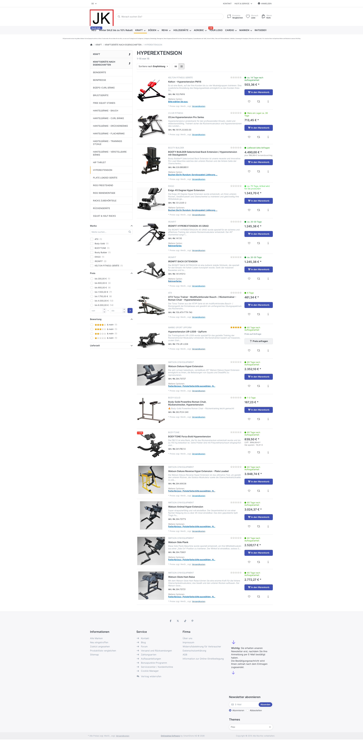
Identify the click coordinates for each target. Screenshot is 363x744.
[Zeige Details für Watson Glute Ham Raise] (151, 585)
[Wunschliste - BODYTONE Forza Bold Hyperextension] (249, 452)
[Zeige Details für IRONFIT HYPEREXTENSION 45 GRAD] (151, 234)
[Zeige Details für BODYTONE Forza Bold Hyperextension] (151, 445)
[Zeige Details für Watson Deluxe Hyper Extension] (151, 375)
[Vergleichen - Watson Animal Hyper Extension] (258, 526)
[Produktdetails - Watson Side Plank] (268, 562)
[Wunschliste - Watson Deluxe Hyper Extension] (249, 386)
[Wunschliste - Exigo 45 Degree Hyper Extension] (249, 210)
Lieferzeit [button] (95, 345)
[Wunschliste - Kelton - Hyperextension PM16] (249, 101)
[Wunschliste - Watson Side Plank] (249, 562)
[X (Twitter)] (178, 621)
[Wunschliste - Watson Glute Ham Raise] (249, 596)
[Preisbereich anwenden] (130, 310)
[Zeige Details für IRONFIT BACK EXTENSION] (151, 270)
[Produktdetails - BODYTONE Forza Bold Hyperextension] (268, 452)
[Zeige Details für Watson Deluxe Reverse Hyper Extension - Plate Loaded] (151, 480)
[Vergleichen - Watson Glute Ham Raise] (258, 596)
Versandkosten (198, 106)
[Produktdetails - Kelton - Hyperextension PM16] (268, 101)
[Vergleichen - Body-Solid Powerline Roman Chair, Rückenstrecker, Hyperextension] (258, 419)
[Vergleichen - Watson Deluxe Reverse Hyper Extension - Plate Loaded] (258, 490)
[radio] (176, 66)
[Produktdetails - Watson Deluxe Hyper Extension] (268, 386)
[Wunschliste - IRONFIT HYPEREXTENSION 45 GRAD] (249, 243)
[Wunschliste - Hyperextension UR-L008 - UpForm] (249, 350)
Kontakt (227, 3)
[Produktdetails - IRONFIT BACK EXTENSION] (268, 278)
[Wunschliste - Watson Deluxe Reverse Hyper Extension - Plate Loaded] (249, 490)
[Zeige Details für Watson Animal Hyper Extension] (151, 515)
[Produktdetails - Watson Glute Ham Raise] (268, 596)
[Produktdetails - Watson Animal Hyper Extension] (268, 526)
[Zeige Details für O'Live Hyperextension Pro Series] (151, 126)
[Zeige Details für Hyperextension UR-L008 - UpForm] (151, 340)
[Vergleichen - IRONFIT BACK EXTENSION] (258, 278)
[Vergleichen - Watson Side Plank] (258, 562)
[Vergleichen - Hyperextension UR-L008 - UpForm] (258, 350)
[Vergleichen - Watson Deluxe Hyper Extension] (258, 386)
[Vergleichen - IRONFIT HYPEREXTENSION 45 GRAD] (258, 243)
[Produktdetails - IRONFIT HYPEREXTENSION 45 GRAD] (268, 243)
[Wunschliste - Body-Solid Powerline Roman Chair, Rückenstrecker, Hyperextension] (249, 419)
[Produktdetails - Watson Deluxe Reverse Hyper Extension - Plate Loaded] (268, 490)
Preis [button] (92, 273)
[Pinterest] (192, 621)
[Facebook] (170, 621)
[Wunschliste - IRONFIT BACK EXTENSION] (249, 278)
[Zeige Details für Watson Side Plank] (151, 551)
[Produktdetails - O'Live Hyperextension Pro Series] (268, 137)
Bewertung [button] (95, 319)
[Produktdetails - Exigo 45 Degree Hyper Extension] (268, 210)
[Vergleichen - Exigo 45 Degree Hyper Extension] (258, 210)
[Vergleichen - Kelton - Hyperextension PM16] (258, 101)
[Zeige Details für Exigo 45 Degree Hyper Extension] (151, 199)
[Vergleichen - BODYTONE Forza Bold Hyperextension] (258, 452)
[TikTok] (185, 621)
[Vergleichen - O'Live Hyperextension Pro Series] (258, 137)
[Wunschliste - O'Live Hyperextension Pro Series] (249, 137)
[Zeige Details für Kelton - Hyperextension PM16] (151, 90)
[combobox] (94, 3)
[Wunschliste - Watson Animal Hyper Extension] (249, 526)
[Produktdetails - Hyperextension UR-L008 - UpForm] (268, 350)
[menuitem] (94, 30)
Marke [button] (93, 225)
